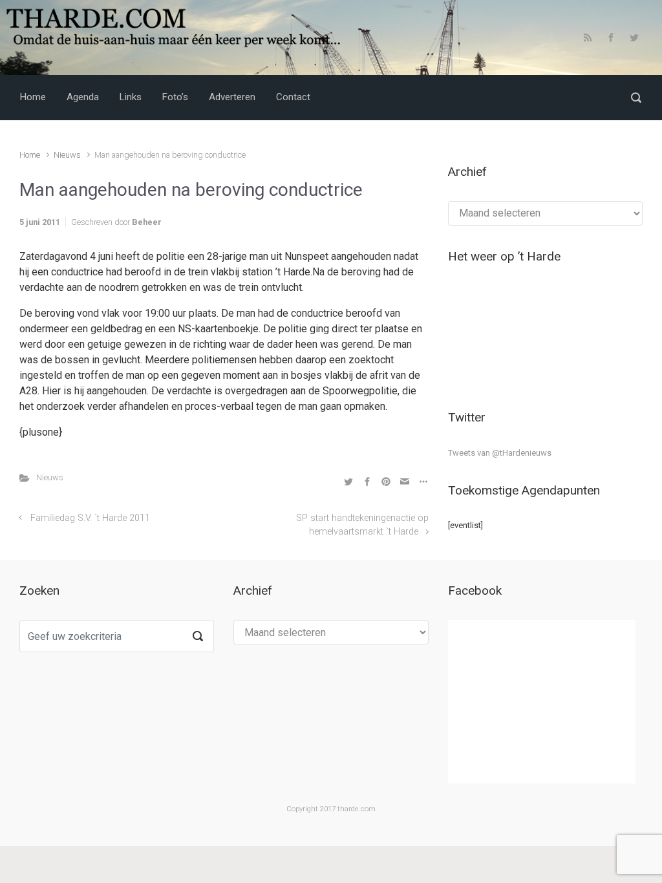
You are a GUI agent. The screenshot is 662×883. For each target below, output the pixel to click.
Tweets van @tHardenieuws (499, 453)
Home (29, 155)
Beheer (147, 222)
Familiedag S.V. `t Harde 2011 (90, 518)
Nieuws (67, 155)
